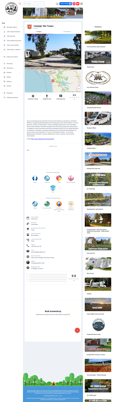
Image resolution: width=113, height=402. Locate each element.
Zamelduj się (47, 99)
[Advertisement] (53, 109)
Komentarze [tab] (67, 31)
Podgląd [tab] (38, 31)
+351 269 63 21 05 (36, 246)
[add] (77, 330)
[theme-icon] (5, 27)
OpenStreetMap (71, 91)
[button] (11, 72)
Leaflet (63, 91)
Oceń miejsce (60, 99)
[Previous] (27, 51)
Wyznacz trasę (33, 99)
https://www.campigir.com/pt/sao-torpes (42, 139)
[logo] (11, 8)
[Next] (78, 51)
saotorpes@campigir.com (38, 252)
